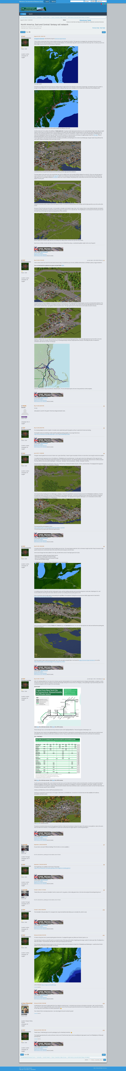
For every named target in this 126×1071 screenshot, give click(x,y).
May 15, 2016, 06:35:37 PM (39, 427)
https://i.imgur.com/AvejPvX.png (48, 984)
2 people (35, 987)
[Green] (103, 4)
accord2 (25, 844)
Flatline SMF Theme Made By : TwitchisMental (27, 1069)
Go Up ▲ (105, 1068)
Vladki (24, 406)
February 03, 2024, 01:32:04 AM (40, 1003)
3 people (35, 1038)
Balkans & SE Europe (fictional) (40, 254)
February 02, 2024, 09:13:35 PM (40, 935)
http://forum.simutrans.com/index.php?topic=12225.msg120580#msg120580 (52, 434)
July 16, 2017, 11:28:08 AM (39, 453)
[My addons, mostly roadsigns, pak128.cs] (22, 420)
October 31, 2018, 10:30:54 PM (40, 909)
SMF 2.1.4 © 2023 (22, 1068)
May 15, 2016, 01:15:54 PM (39, 260)
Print (104, 32)
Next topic (102, 28)
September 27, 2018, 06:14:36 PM (40, 864)
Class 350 (56, 176)
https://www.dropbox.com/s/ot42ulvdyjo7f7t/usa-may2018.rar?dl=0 (49, 661)
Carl (24, 36)
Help (94, 1068)
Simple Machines (29, 1068)
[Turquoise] (106, 4)
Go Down (23, 32)
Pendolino (55, 177)
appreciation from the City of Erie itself (43, 596)
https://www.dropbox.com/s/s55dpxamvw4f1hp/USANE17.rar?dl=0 (49, 527)
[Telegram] (22, 1019)
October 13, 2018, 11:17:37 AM (40, 889)
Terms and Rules (99, 1068)
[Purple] (104, 4)
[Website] (22, 52)
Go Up (22, 1054)
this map (95, 135)
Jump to (86, 1059)
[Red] (101, 4)
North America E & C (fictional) (40, 255)
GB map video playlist (38, 253)
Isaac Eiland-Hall (27, 1003)
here (63, 265)
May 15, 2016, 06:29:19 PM (39, 405)
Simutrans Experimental (60, 38)
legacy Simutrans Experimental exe (87, 660)
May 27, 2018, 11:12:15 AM (39, 678)
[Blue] (102, 4)
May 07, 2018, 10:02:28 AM (39, 546)
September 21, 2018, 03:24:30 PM (40, 844)
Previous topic (95, 28)
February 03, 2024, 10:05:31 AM (40, 1030)
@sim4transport (44, 252)
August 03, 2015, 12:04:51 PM (39, 36)
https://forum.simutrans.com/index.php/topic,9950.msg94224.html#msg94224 (52, 868)
